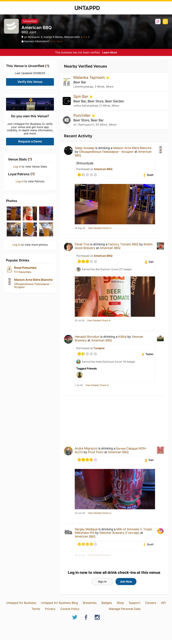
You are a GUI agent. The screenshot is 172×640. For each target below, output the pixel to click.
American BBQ (103, 169)
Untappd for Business (21, 603)
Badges (106, 603)
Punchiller (82, 115)
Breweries (90, 603)
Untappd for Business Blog (59, 603)
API (163, 603)
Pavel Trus (82, 244)
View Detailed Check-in (99, 228)
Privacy (50, 609)
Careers (150, 603)
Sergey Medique (86, 529)
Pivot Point (95, 452)
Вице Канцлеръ (25, 267)
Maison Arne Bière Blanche (33, 279)
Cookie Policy (69, 609)
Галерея (99, 348)
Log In (17, 166)
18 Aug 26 (80, 228)
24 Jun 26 (80, 513)
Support (134, 603)
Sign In (102, 581)
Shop (120, 603)
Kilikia (122, 336)
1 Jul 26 (79, 385)
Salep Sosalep (84, 148)
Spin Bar (81, 96)
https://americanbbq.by (165, 21)
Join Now (126, 581)
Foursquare (158, 21)
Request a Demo (30, 141)
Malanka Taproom (89, 77)
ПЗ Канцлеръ (22, 272)
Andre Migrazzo (86, 448)
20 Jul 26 (79, 320)
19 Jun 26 (80, 555)
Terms (36, 609)
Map (85, 36)
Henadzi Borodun (87, 336)
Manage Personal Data (124, 609)
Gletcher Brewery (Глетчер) (119, 532)
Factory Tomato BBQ (123, 244)
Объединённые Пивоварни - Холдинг (32, 285)
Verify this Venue (29, 82)
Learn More (56, 41)
